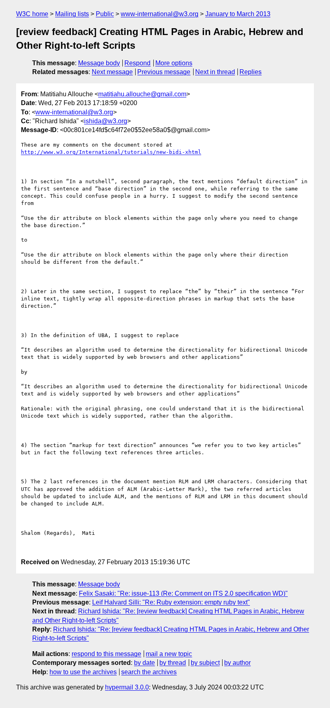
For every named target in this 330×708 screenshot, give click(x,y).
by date (144, 662)
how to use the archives (83, 672)
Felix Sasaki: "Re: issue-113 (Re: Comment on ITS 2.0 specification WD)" (183, 593)
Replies (250, 71)
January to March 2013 (237, 13)
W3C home (32, 13)
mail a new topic (169, 653)
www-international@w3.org (159, 13)
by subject (205, 662)
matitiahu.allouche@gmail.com (142, 94)
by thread (172, 662)
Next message (112, 71)
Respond (137, 63)
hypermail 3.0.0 (127, 687)
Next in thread (215, 71)
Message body (99, 63)
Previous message (163, 71)
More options (173, 63)
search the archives (149, 672)
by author (237, 662)
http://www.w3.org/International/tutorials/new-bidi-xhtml (111, 152)
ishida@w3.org (105, 121)
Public (105, 13)
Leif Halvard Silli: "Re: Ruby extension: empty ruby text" (171, 602)
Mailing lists (72, 13)
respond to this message (106, 653)
